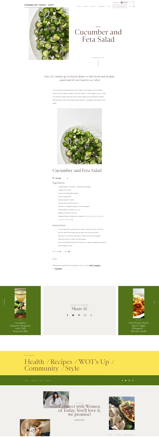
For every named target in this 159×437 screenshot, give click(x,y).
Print (66, 252)
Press (41, 381)
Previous (4, 303)
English (125, 2)
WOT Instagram (95, 266)
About (26, 381)
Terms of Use (110, 434)
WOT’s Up (92, 6)
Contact (48, 381)
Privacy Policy (118, 434)
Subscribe (116, 2)
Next (154, 302)
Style (108, 6)
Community (101, 6)
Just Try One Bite (120, 6)
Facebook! (58, 269)
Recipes (85, 6)
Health (79, 6)
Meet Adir (34, 381)
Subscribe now (80, 419)
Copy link (56, 252)
